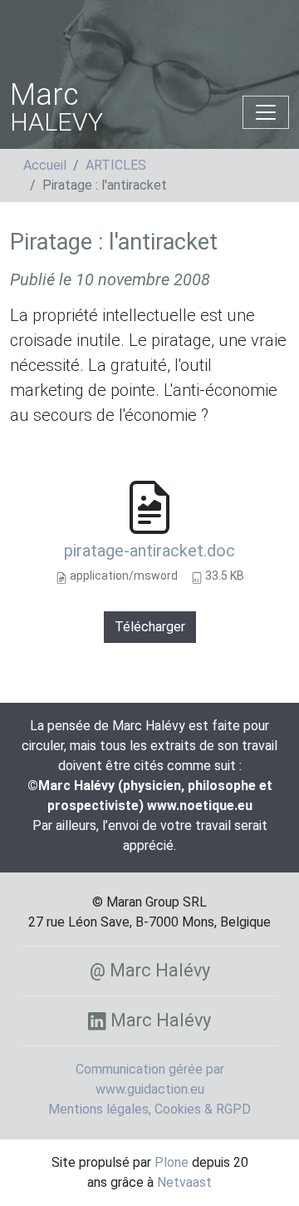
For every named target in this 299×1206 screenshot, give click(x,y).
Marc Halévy (158, 1020)
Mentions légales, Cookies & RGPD (149, 1109)
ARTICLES (116, 165)
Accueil (44, 165)
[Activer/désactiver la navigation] (266, 112)
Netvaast (184, 1182)
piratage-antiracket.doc (149, 551)
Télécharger (150, 627)
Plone (171, 1162)
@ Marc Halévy (150, 970)
